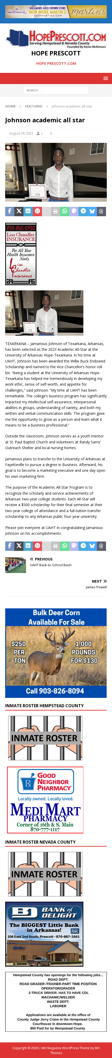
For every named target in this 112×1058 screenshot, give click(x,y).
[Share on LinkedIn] (28, 211)
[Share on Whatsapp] (64, 211)
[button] (105, 78)
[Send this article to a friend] (46, 211)
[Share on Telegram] (83, 211)
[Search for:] (56, 90)
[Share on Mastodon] (73, 211)
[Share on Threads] (101, 211)
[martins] (56, 14)
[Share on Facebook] (9, 211)
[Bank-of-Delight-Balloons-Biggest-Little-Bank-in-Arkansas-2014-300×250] (44, 963)
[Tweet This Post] (18, 211)
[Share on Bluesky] (92, 211)
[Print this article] (55, 211)
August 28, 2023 (21, 133)
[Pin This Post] (37, 211)
